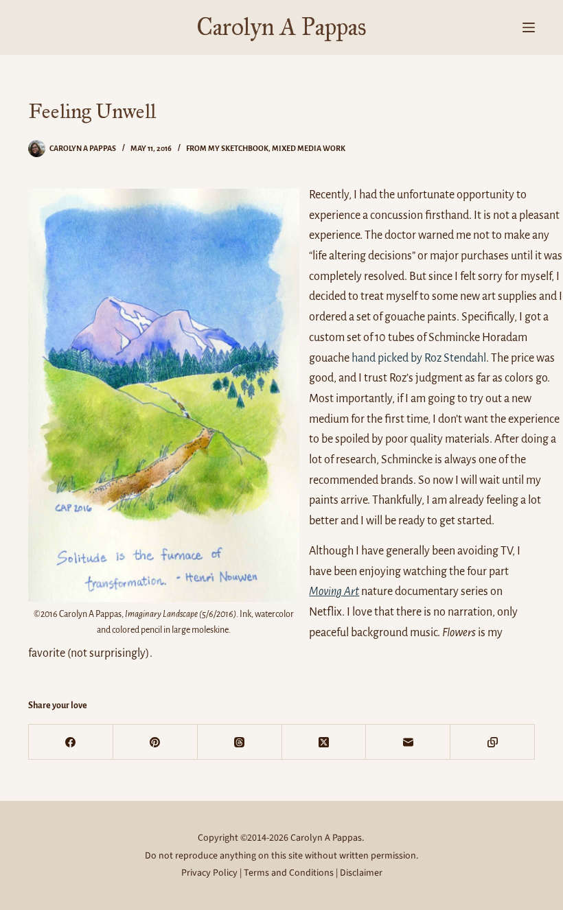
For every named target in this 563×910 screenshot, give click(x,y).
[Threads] (240, 742)
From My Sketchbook (227, 148)
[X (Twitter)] (324, 742)
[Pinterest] (155, 742)
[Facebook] (71, 742)
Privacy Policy (209, 873)
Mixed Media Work (308, 148)
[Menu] (528, 27)
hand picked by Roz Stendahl (419, 358)
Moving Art (334, 591)
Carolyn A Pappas (281, 27)
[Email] (408, 742)
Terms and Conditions (289, 873)
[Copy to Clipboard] (492, 742)
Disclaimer (361, 873)
